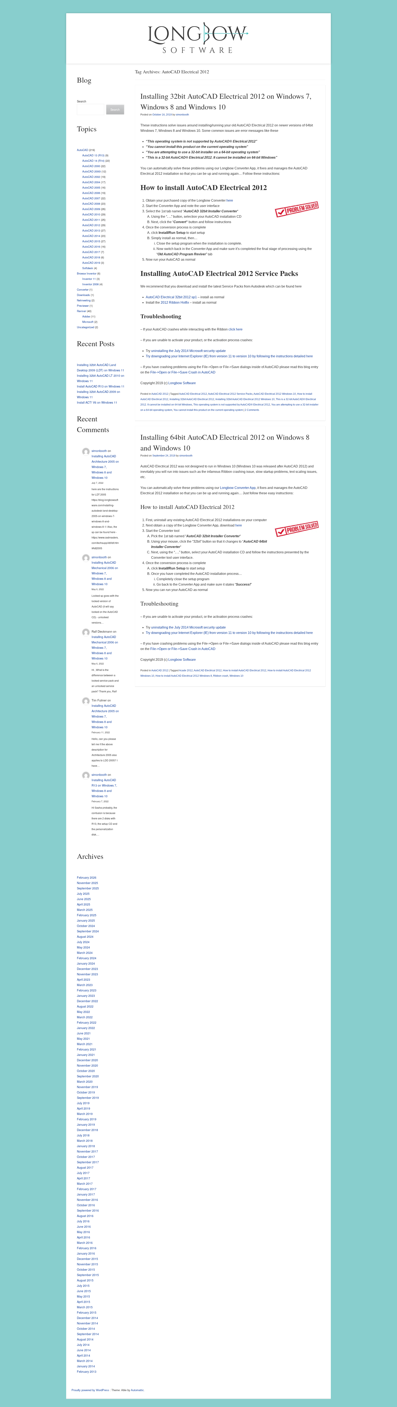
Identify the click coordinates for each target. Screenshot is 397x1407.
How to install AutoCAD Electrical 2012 (244, 670)
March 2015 (85, 1307)
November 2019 (87, 1087)
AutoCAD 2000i (91, 171)
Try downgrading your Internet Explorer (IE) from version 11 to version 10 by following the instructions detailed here (229, 356)
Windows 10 (236, 675)
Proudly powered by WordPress (90, 1390)
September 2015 (88, 1275)
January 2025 (86, 920)
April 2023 (83, 979)
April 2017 (83, 1178)
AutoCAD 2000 (91, 166)
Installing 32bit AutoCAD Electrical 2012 (192, 399)
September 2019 (88, 1098)
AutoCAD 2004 (91, 182)
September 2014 (88, 1334)
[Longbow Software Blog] (198, 38)
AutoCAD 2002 (91, 177)
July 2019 (83, 1103)
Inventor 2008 (90, 284)
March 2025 (85, 910)
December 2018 (87, 1130)
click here (235, 329)
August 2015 (85, 1280)
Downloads (83, 295)
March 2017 (85, 1183)
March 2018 (85, 1140)
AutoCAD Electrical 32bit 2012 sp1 (171, 297)
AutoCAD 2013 (91, 230)
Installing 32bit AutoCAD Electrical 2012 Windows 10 (245, 399)
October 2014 (86, 1328)
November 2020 (87, 1065)
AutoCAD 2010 (91, 214)
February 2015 (86, 1312)
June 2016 (84, 1226)
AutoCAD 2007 (91, 198)
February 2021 (86, 1049)
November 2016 (87, 1200)
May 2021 (83, 1038)
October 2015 (86, 1269)
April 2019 (83, 1108)
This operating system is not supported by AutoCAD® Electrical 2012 (231, 404)
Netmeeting (84, 300)
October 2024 (86, 926)
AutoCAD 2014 (91, 236)
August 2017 (85, 1167)
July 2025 (83, 893)
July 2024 (83, 942)
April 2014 (83, 1355)
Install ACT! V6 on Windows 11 (97, 402)
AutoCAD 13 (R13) (93, 155)
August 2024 (85, 936)
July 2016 (83, 1221)
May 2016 (83, 1232)
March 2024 (85, 953)
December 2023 (87, 969)
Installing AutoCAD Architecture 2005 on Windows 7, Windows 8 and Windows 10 (105, 467)
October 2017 (86, 1157)
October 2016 (86, 1205)
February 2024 (86, 958)
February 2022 (86, 1022)
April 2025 (83, 904)
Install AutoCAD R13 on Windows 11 (100, 386)
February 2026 (86, 877)
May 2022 (83, 1012)
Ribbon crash (220, 675)
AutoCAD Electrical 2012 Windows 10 (275, 393)
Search (81, 101)
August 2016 (85, 1216)
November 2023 (87, 974)
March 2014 (85, 1361)
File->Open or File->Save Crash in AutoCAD (182, 372)
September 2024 (88, 931)
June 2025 (84, 899)
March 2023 (85, 985)
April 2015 (83, 1302)
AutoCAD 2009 (91, 209)
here (229, 200)
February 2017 (86, 1189)
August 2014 (85, 1339)
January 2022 (86, 1028)
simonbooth (182, 114)
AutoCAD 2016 (91, 246)
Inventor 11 (89, 279)
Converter (82, 289)
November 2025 (87, 883)
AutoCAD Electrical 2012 (193, 393)
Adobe (86, 316)
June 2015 (84, 1291)
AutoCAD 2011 (91, 220)
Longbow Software (182, 383)
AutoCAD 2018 (91, 257)
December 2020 (87, 1060)
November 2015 (87, 1264)
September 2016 (88, 1210)
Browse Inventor (86, 273)
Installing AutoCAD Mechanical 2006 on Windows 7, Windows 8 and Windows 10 (105, 573)
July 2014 (83, 1345)
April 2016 (83, 1237)
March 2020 (85, 1081)
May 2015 (83, 1296)
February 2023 (86, 990)
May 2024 (83, 947)
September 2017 (88, 1162)
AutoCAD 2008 (91, 204)
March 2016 (85, 1243)
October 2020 (86, 1071)
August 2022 (85, 1006)
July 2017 (83, 1173)
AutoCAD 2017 (91, 252)
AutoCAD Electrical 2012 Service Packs (230, 393)
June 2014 (84, 1350)
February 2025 (86, 915)
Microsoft (87, 322)
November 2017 (87, 1151)
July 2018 (83, 1135)
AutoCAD (82, 150)
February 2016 (86, 1248)
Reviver (81, 311)
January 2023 (86, 995)
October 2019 (86, 1092)
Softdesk (87, 268)
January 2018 (86, 1146)
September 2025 (88, 888)
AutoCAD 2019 (91, 263)
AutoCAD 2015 (91, 241)
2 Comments (252, 410)
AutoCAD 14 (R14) (93, 161)
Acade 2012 (186, 670)
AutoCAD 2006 (91, 193)
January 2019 (86, 1124)
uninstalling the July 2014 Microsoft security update (188, 351)
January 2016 (86, 1253)
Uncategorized (85, 327)
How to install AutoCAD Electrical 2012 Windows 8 (183, 675)
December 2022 (87, 1001)
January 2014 (86, 1366)
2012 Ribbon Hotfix (175, 302)
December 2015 (87, 1259)
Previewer (83, 306)
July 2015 (83, 1285)
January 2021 (86, 1055)
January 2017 (86, 1194)
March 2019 (85, 1114)
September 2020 (88, 1076)
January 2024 (86, 963)
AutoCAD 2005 (91, 187)
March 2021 (85, 1044)
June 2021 (84, 1033)
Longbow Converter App (238, 488)
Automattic (137, 1390)
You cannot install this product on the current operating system (208, 410)
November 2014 (87, 1323)
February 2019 (86, 1119)
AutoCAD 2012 (159, 393)
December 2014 (87, 1318)
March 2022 (85, 1017)
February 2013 (86, 1371)
